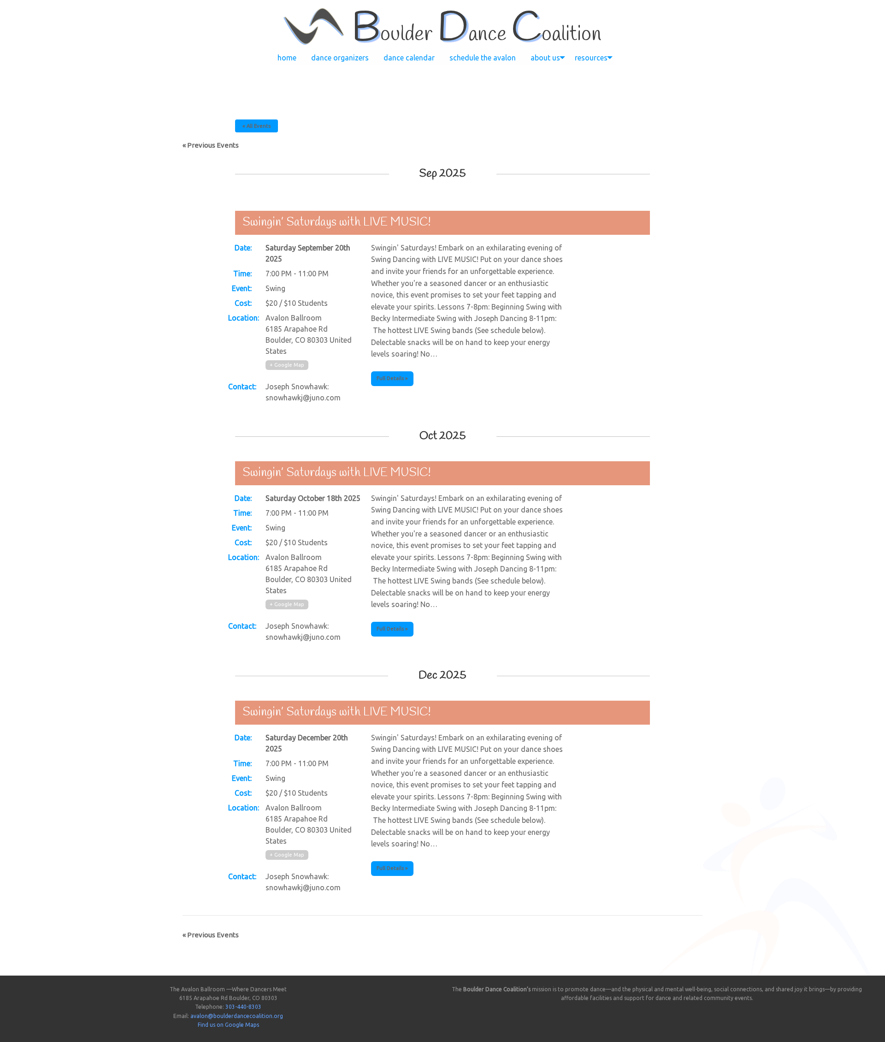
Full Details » (392, 378)
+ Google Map (287, 365)
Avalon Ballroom (294, 318)
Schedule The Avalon (482, 58)
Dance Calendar (409, 58)
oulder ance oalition (476, 34)
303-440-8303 (243, 1007)
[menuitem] (287, 57)
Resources (591, 58)
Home (286, 58)
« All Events (256, 126)
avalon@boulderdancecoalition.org (236, 1016)
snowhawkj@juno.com (303, 397)
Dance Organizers (340, 58)
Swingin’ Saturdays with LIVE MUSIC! (336, 222)
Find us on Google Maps (228, 1025)
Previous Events (211, 145)
